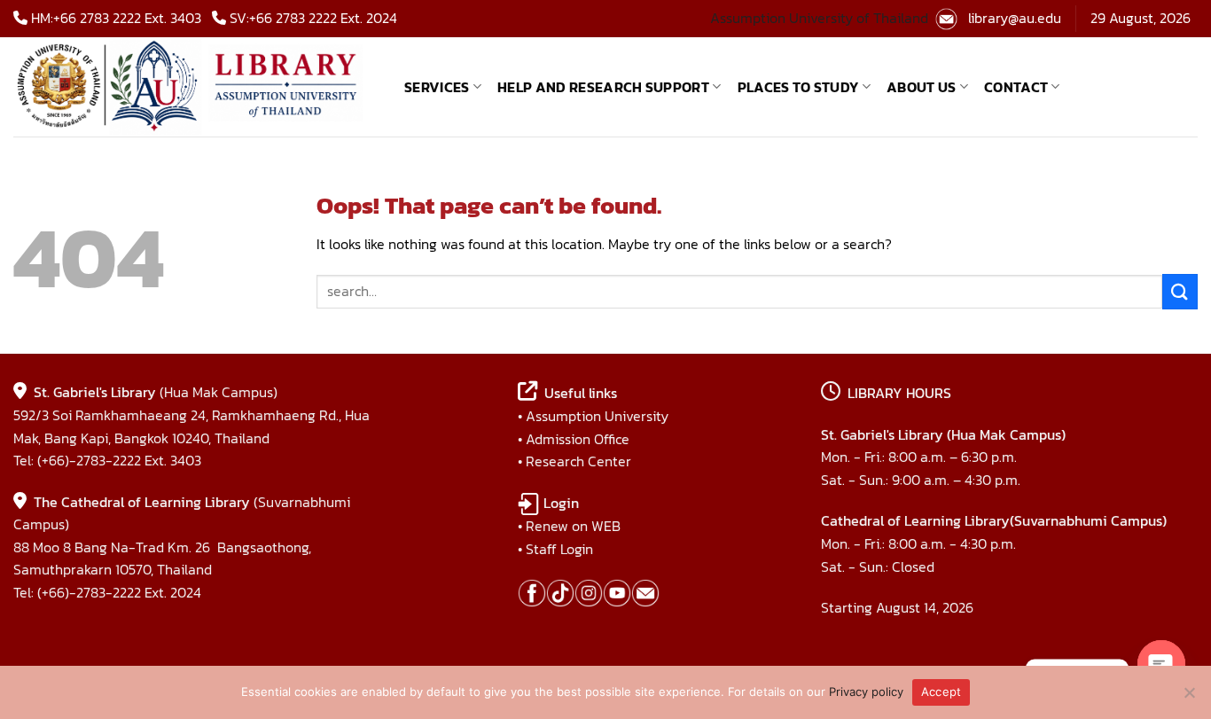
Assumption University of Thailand (819, 17)
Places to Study (798, 87)
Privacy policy (866, 691)
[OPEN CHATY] (1161, 665)
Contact (1016, 87)
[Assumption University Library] (195, 87)
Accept (941, 691)
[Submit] (1180, 291)
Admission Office (577, 438)
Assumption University (597, 415)
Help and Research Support (603, 87)
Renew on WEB (573, 525)
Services (437, 87)
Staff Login (559, 548)
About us (922, 87)
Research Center (578, 461)
